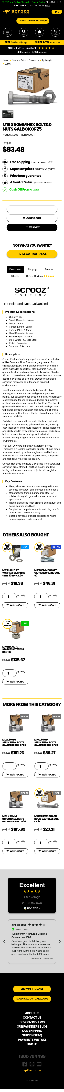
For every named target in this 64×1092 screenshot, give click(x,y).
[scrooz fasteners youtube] (39, 1063)
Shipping (32, 269)
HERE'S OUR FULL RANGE (32, 253)
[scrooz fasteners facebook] (24, 1063)
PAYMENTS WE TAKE (32, 1040)
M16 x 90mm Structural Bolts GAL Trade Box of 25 (46, 742)
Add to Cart (17, 605)
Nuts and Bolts (19, 60)
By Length (47, 60)
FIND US (32, 1044)
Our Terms (32, 1080)
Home (5, 60)
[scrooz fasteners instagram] (32, 1063)
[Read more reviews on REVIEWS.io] (32, 908)
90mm (8, 63)
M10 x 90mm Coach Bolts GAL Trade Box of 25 (46, 819)
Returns (49, 269)
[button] (4, 941)
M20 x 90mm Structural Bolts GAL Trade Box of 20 (14, 819)
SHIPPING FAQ (32, 1035)
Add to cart (33, 218)
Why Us (15, 276)
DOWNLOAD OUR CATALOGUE (32, 999)
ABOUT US (32, 1013)
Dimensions (34, 60)
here (36, 189)
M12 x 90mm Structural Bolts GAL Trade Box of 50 (14, 742)
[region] (32, 941)
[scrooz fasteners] (15, 11)
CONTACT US (32, 1017)
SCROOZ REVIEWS (32, 1022)
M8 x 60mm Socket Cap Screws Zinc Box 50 (47, 573)
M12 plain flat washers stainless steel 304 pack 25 (13, 573)
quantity (21, 595)
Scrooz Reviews (34, 276)
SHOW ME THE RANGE (32, 989)
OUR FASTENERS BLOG (32, 1026)
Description (15, 269)
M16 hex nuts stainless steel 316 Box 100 (13, 649)
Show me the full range (32, 20)
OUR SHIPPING (32, 1031)
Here (47, 5)
